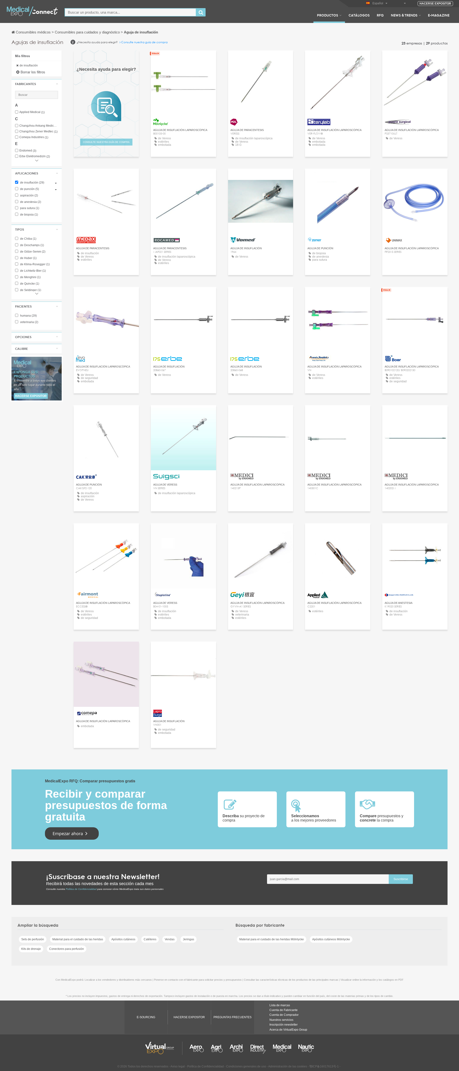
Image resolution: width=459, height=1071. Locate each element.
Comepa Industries (33, 137)
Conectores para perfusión (66, 949)
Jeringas (188, 939)
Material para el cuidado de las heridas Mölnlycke (271, 939)
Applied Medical (32, 112)
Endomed (27, 150)
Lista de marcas (279, 1005)
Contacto (183, 58)
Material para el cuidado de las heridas (77, 939)
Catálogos (359, 15)
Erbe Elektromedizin (34, 156)
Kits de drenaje (31, 949)
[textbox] (130, 12)
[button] (36, 84)
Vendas (170, 939)
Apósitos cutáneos (123, 939)
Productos (327, 15)
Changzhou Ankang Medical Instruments (38, 126)
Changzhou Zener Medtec (38, 131)
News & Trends (404, 15)
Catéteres (150, 939)
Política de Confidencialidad (81, 889)
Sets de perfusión (32, 939)
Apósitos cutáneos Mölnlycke (331, 939)
